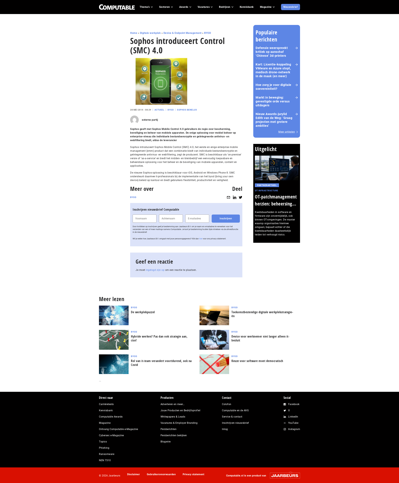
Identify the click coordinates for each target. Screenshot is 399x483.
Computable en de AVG (235, 410)
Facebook (294, 404)
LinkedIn (293, 416)
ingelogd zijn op (155, 269)
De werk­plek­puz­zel (143, 312)
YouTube (293, 422)
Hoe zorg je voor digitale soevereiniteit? (273, 87)
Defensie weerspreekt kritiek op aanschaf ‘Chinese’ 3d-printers (272, 52)
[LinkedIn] (234, 197)
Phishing (104, 447)
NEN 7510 (105, 460)
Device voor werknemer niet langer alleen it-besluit (260, 338)
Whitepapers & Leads (173, 416)
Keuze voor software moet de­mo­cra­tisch (257, 361)
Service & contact (232, 416)
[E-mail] (228, 197)
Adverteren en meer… (173, 404)
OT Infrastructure (266, 190)
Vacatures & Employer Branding (179, 422)
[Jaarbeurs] (283, 475)
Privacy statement (193, 474)
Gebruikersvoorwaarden (161, 474)
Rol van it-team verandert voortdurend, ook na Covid (161, 363)
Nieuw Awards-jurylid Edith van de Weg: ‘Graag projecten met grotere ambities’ (274, 120)
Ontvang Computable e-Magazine (118, 429)
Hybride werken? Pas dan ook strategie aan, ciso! (159, 338)
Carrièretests (106, 404)
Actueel (159, 110)
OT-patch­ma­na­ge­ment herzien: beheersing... (276, 200)
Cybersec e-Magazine (111, 435)
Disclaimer (133, 474)
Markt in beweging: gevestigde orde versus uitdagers (273, 101)
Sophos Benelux (187, 110)
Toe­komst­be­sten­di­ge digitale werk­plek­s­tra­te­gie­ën (262, 314)
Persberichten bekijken (174, 435)
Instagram (294, 429)
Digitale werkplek (150, 32)
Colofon (226, 404)
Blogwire (166, 441)
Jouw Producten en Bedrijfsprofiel (180, 410)
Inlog (225, 429)
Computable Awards (111, 416)
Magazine (105, 422)
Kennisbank (106, 410)
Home (133, 32)
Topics (103, 441)
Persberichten (169, 429)
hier (200, 239)
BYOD (207, 32)
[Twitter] (240, 197)
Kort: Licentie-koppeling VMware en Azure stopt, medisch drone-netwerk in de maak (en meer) (273, 70)
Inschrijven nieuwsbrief (235, 422)
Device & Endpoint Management (182, 32)
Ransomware (106, 454)
